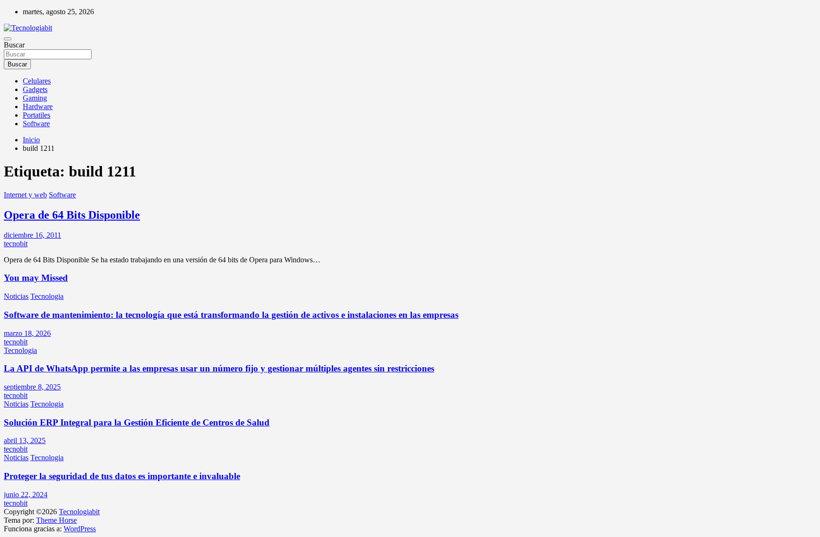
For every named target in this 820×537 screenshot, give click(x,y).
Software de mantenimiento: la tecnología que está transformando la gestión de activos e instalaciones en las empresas (231, 315)
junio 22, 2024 (25, 495)
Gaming (35, 98)
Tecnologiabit (79, 512)
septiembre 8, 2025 (32, 387)
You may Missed (36, 278)
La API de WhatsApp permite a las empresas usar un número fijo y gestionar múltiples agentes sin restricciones (219, 368)
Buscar (14, 45)
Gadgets (35, 89)
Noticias (16, 296)
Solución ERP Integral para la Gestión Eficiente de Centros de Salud (137, 422)
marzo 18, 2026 (27, 333)
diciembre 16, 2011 (32, 235)
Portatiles (36, 115)
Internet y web (25, 195)
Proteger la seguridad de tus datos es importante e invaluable (122, 476)
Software (36, 124)
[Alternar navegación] (7, 38)
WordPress (80, 529)
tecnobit (16, 244)
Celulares (37, 81)
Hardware (38, 106)
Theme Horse (56, 520)
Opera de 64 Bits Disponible (72, 215)
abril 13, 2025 (25, 440)
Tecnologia (47, 296)
